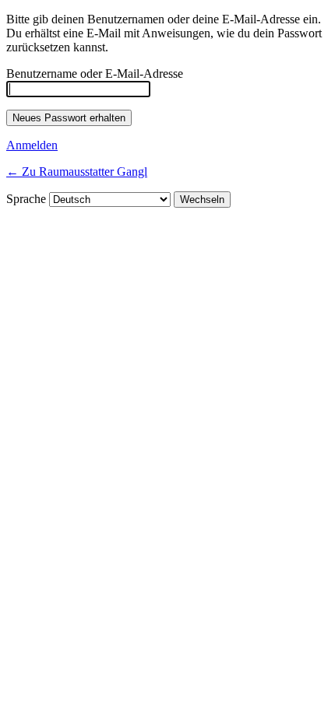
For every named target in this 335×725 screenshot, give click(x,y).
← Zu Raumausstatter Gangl (76, 171)
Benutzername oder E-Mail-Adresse (94, 73)
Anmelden (32, 145)
